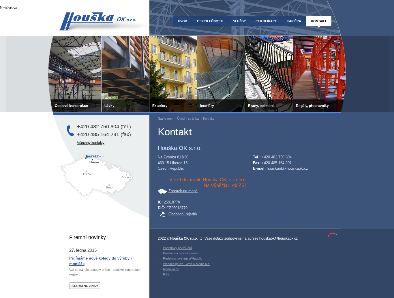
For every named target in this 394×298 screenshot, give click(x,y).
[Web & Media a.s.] (332, 236)
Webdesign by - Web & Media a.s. (186, 264)
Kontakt (208, 118)
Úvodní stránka (188, 118)
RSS (166, 274)
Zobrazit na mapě (183, 191)
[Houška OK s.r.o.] (99, 22)
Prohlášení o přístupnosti (180, 253)
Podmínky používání (177, 248)
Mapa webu (171, 269)
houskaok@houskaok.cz (287, 168)
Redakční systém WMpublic (182, 258)
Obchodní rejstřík (182, 214)
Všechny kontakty (90, 143)
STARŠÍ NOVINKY (85, 286)
